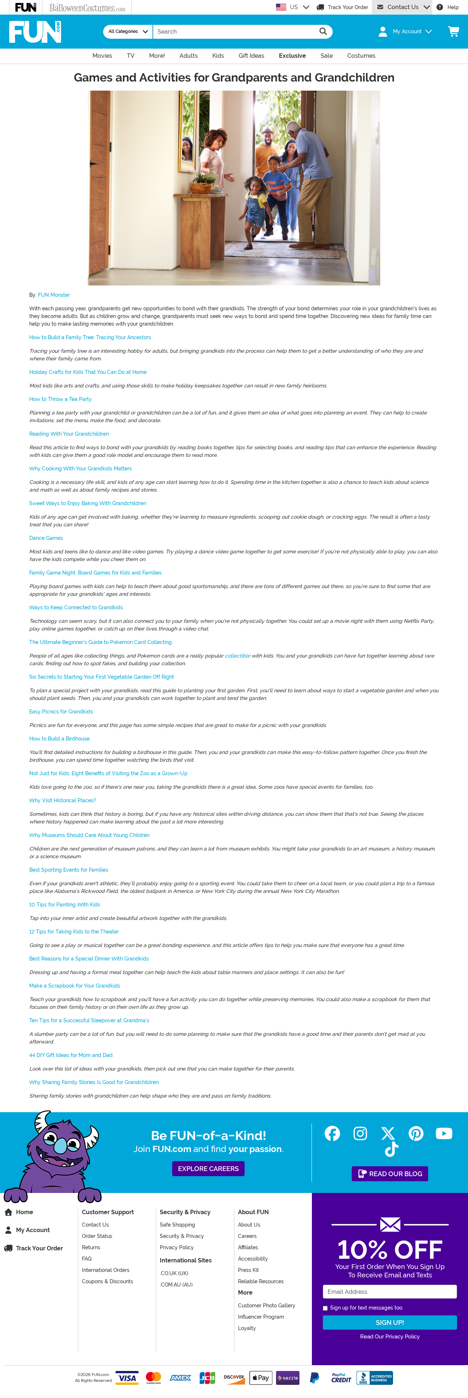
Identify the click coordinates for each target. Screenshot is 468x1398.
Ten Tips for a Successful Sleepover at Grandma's (89, 1020)
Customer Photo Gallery (266, 1305)
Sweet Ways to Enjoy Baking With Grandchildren (87, 503)
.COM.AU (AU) (176, 1285)
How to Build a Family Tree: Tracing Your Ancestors (90, 337)
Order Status (97, 1236)
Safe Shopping (177, 1225)
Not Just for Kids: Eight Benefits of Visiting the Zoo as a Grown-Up (108, 773)
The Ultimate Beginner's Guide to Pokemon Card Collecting (100, 642)
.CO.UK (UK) (174, 1273)
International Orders (105, 1270)
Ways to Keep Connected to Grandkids (76, 607)
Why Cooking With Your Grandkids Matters (80, 468)
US (294, 7)
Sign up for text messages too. (366, 1308)
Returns (91, 1247)
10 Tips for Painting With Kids (64, 905)
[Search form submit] (323, 32)
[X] (388, 1133)
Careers (247, 1236)
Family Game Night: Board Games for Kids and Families (95, 573)
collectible (237, 656)
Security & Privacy (182, 1236)
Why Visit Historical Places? (62, 800)
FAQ (86, 1259)
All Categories (123, 31)
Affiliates (248, 1247)
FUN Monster (54, 295)
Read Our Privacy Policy (390, 1336)
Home (24, 1212)
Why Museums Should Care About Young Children (89, 835)
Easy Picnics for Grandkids (61, 712)
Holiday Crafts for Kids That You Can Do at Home (88, 372)
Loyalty (247, 1328)
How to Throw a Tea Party (60, 399)
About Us (249, 1225)
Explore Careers (208, 1168)
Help (453, 7)
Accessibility (253, 1259)
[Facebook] (332, 1133)
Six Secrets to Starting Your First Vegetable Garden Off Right (101, 677)
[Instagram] (360, 1133)
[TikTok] (391, 1149)
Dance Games (46, 538)
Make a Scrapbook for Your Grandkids (74, 986)
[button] (401, 32)
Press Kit (248, 1270)
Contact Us (403, 7)
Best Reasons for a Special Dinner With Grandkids (89, 959)
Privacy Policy (177, 1247)
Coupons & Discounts (107, 1281)
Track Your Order (348, 7)
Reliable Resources (261, 1281)
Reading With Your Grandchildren (69, 434)
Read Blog (395, 1174)
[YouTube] (444, 1133)
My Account (32, 1230)
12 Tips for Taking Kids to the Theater (74, 932)
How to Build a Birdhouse (59, 739)
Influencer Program (261, 1317)
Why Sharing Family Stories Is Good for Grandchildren (94, 1082)
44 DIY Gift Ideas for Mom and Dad (71, 1055)
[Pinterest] (416, 1133)
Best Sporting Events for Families (68, 870)
